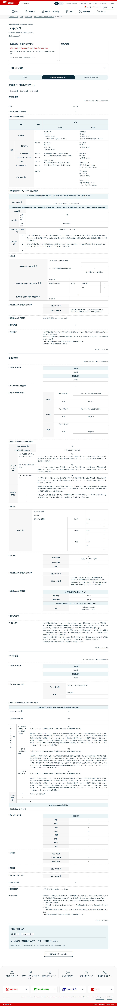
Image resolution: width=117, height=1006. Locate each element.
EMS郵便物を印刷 (89, 659)
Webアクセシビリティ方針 (50, 996)
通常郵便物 (13, 91)
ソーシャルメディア (100, 999)
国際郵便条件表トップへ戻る (59, 954)
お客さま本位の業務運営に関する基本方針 (67, 996)
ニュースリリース (83, 3)
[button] (58, 68)
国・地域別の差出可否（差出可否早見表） (50, 945)
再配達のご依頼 (67, 976)
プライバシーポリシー (38, 996)
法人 (61, 3)
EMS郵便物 (33, 91)
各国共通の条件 (28, 945)
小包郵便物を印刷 (89, 361)
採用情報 (74, 3)
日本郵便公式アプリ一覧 (107, 996)
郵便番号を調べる (11, 976)
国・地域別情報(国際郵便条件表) (44, 17)
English (111, 3)
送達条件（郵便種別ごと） (58, 77)
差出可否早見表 (15, 58)
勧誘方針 (79, 996)
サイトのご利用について (26, 996)
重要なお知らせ (28, 58)
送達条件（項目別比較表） (91, 77)
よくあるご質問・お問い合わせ (97, 3)
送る (21, 17)
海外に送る (28, 17)
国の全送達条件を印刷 (102, 101)
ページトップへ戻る (102, 349)
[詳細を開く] (25, 111)
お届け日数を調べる (85, 976)
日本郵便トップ (13, 17)
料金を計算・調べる (104, 976)
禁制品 (25, 77)
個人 (57, 3)
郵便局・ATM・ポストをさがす (30, 977)
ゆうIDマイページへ (93, 7)
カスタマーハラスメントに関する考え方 (92, 996)
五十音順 (13, 934)
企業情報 (68, 3)
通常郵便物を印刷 (89, 101)
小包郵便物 (23, 91)
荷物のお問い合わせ (48, 976)
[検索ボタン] (113, 7)
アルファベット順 (26, 934)
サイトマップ (109, 999)
